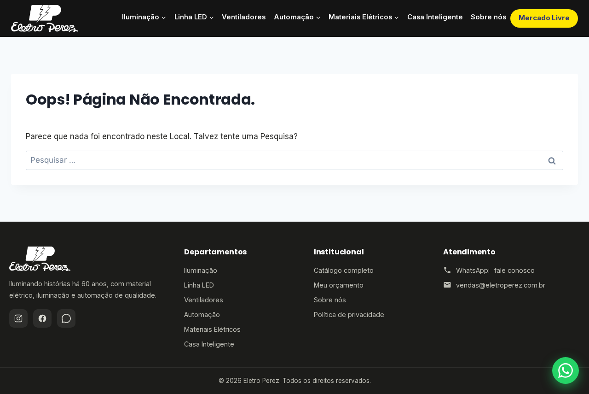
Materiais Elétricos (212, 329)
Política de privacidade (349, 314)
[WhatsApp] (66, 318)
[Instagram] (18, 318)
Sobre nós (488, 17)
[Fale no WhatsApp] (565, 370)
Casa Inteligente (435, 17)
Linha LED (199, 285)
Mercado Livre (544, 18)
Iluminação (200, 270)
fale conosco (514, 270)
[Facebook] (42, 318)
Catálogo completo (344, 270)
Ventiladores (244, 17)
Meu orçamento (339, 285)
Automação (202, 314)
